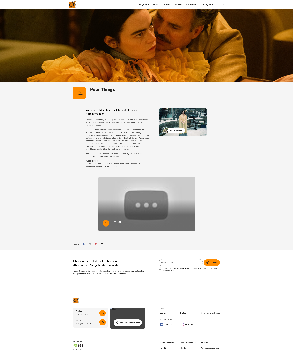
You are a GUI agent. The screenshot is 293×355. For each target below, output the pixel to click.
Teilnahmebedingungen (210, 348)
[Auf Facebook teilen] (84, 244)
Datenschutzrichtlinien (200, 268)
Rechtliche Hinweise (167, 342)
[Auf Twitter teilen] (90, 244)
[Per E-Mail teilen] (101, 244)
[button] (173, 130)
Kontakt (163, 348)
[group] (183, 122)
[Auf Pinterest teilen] (96, 244)
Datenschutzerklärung (189, 342)
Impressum (205, 342)
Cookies (184, 348)
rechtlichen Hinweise (179, 268)
